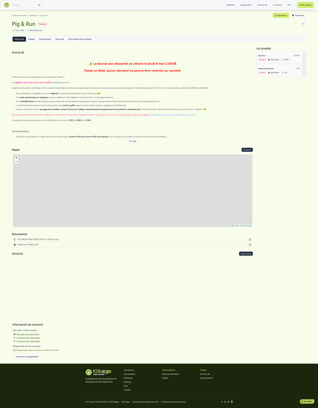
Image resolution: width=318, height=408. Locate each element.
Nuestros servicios (170, 374)
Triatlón (127, 390)
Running (127, 382)
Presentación (281, 15)
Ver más (132, 141)
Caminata (128, 378)
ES (289, 5)
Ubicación (247, 150)
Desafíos (230, 5)
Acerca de (262, 5)
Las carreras (129, 374)
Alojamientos (246, 254)
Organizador (246, 5)
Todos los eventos (19, 15)
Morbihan (33, 15)
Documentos (45, 39)
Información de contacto (80, 39)
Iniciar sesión (305, 5)
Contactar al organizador (27, 356)
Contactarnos (206, 378)
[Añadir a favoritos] (303, 23)
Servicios (60, 39)
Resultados (299, 15)
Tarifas (165, 378)
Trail (126, 386)
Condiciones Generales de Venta (145, 402)
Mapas (31, 39)
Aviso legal (125, 402)
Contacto (277, 5)
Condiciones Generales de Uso (173, 402)
